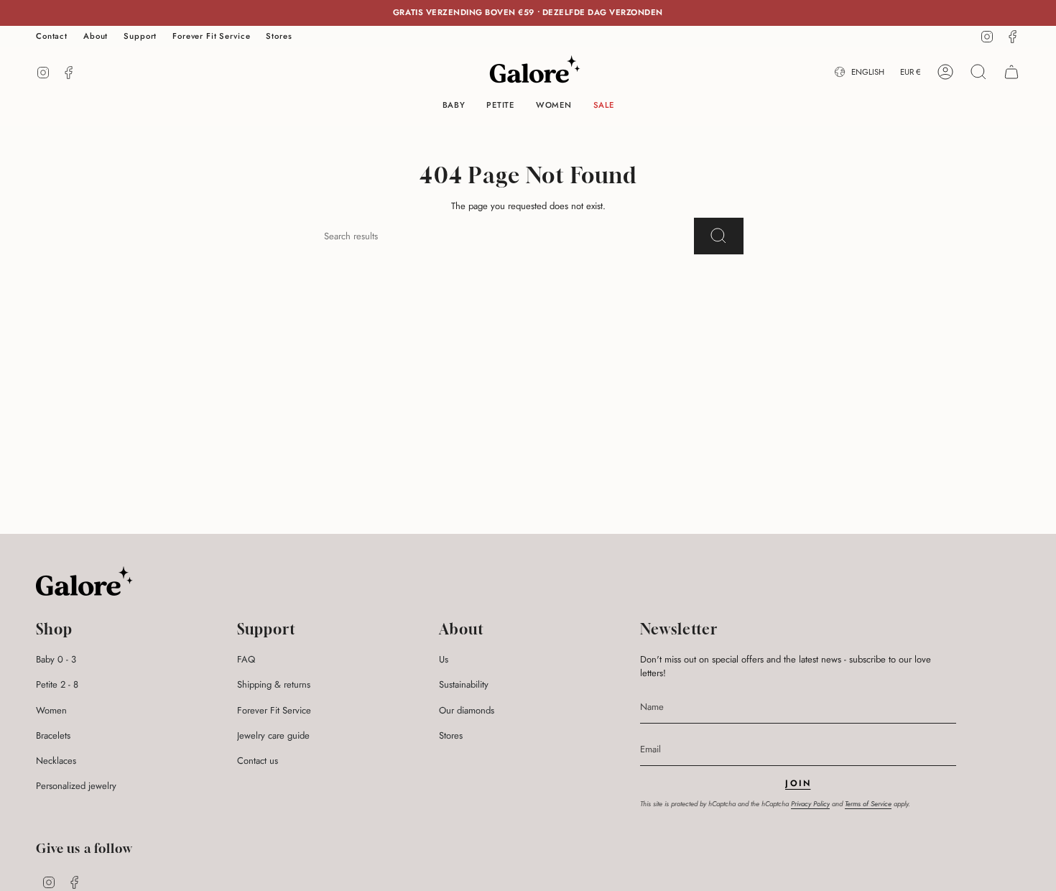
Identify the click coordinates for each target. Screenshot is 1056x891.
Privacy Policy (810, 804)
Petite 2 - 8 (57, 684)
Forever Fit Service (211, 36)
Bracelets (53, 735)
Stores (279, 36)
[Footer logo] (84, 581)
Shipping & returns (273, 684)
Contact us (257, 760)
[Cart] (1011, 72)
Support (140, 36)
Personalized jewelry (76, 786)
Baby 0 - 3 (56, 659)
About (95, 36)
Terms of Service (868, 804)
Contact (52, 36)
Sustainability (463, 684)
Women (51, 710)
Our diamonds (466, 710)
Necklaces (56, 760)
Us (443, 659)
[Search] (719, 236)
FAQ (246, 659)
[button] (454, 106)
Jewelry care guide (273, 735)
